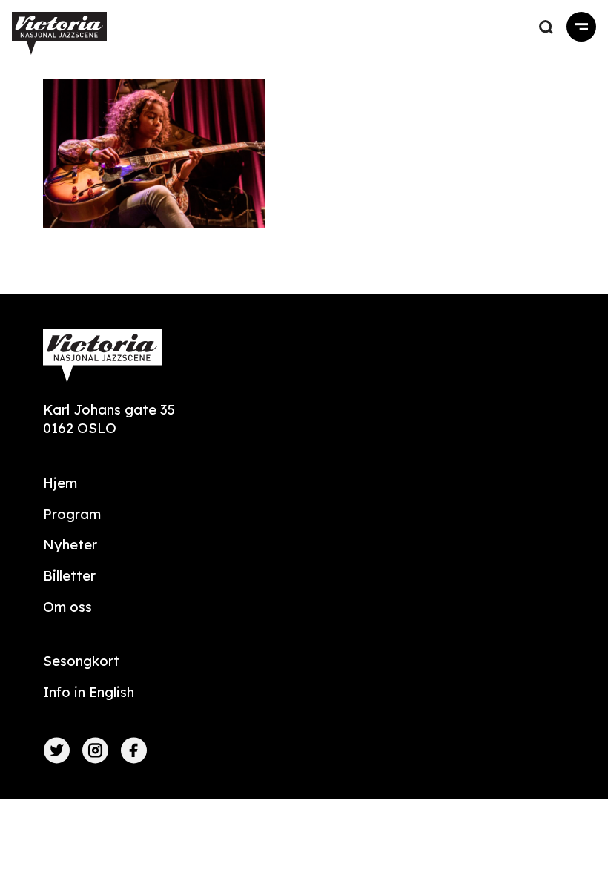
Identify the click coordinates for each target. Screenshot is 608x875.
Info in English (88, 692)
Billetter (69, 575)
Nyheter (70, 544)
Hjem (60, 483)
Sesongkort (81, 661)
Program (72, 514)
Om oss (67, 606)
